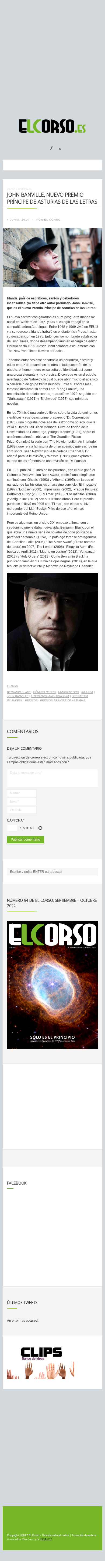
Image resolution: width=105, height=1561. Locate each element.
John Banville (18, 696)
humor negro (68, 692)
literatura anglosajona (50, 696)
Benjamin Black (19, 692)
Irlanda (87, 692)
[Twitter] (58, 146)
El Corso (52, 219)
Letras (12, 685)
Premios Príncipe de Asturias (63, 700)
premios (31, 700)
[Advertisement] (52, 57)
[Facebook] (48, 146)
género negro (44, 692)
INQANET (46, 1539)
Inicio (11, 189)
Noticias (24, 189)
